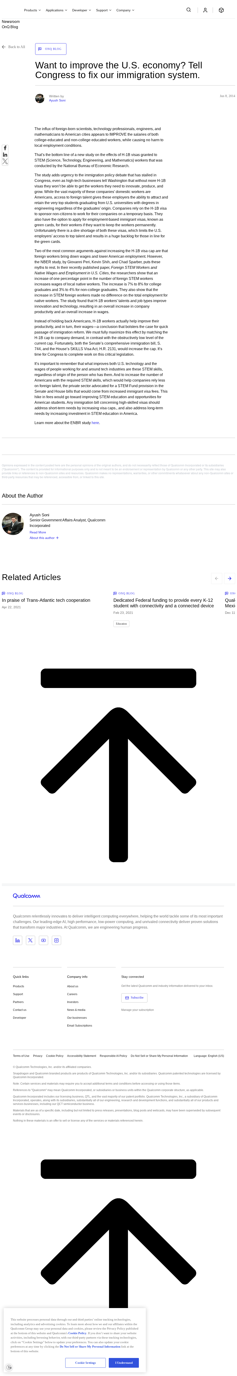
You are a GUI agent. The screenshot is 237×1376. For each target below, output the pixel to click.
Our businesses (77, 1017)
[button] (159, 1056)
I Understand (124, 1362)
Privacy (37, 1056)
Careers (72, 994)
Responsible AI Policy (113, 1056)
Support (18, 994)
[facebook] (5, 149)
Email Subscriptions (79, 1025)
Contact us (19, 1010)
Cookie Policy (54, 1056)
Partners (18, 1002)
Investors (72, 1002)
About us (72, 986)
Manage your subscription (137, 1010)
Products (18, 986)
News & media (76, 1010)
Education (121, 623)
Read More (38, 532)
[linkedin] (5, 156)
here (95, 423)
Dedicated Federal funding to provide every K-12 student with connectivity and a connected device (163, 603)
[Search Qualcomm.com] (189, 10)
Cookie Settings (85, 1362)
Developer (19, 1017)
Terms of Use (21, 1056)
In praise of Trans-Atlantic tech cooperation (46, 600)
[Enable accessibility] (9, 1367)
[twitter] (5, 162)
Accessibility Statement (81, 1056)
